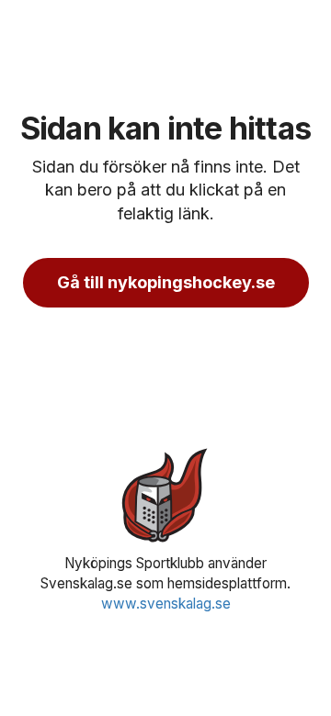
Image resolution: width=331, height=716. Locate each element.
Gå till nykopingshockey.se (166, 282)
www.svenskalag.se (166, 603)
